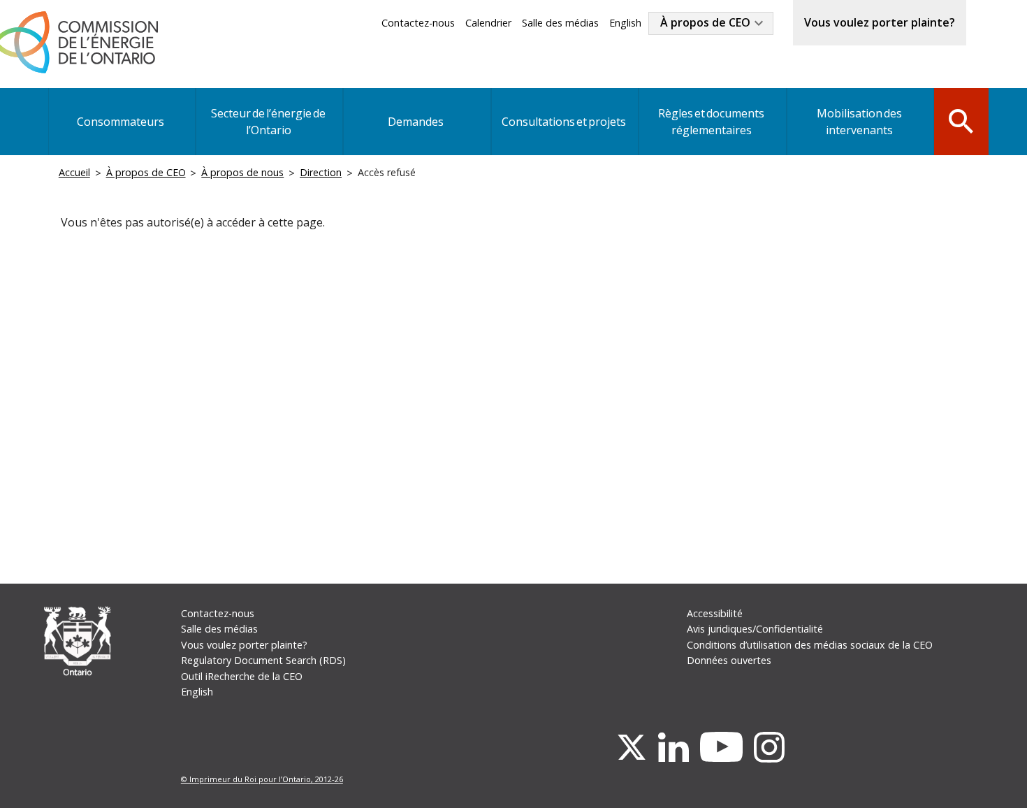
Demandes (416, 121)
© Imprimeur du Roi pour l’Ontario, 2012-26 (262, 779)
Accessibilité (715, 613)
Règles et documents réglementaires (711, 122)
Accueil (74, 172)
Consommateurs (120, 121)
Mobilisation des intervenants (859, 122)
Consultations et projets (564, 121)
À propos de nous (242, 172)
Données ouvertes (729, 660)
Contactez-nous (418, 22)
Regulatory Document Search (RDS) (263, 660)
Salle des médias (560, 22)
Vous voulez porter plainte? (879, 22)
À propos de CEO (705, 22)
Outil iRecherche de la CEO (242, 676)
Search (961, 120)
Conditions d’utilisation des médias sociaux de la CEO (810, 644)
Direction (321, 172)
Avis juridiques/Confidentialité (755, 628)
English (625, 22)
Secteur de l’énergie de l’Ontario (268, 122)
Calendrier (488, 22)
